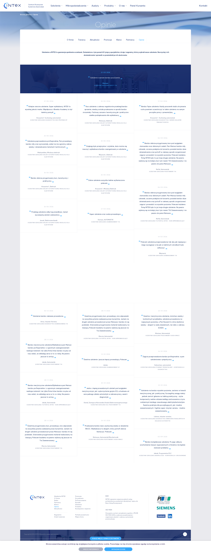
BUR (107, 496)
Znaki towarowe (59, 517)
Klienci (56, 504)
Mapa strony (79, 517)
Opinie (35, 14)
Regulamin (57, 515)
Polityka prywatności (82, 515)
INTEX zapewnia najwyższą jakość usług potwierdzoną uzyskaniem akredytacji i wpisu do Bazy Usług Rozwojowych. (122, 501)
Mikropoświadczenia (76, 5)
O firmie (57, 498)
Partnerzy (57, 502)
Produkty (109, 5)
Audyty (95, 5)
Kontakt (203, 5)
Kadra (56, 500)
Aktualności (58, 509)
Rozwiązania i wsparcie (82, 509)
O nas (122, 5)
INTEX (12, 6)
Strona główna (25, 14)
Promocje (78, 496)
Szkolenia (55, 5)
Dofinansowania (80, 500)
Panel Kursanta (137, 5)
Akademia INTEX (59, 496)
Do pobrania (79, 498)
